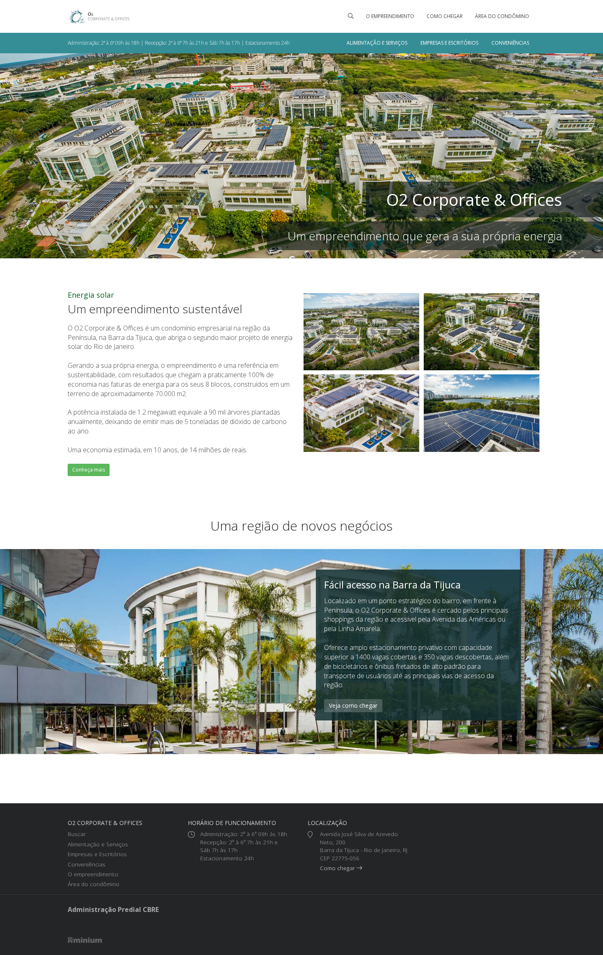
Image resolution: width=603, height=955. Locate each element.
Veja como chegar (353, 705)
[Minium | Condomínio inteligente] (85, 939)
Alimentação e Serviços (377, 42)
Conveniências (510, 42)
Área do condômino (502, 16)
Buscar (77, 834)
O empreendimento (390, 16)
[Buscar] (351, 16)
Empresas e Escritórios (449, 42)
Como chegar (445, 16)
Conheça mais (88, 469)
